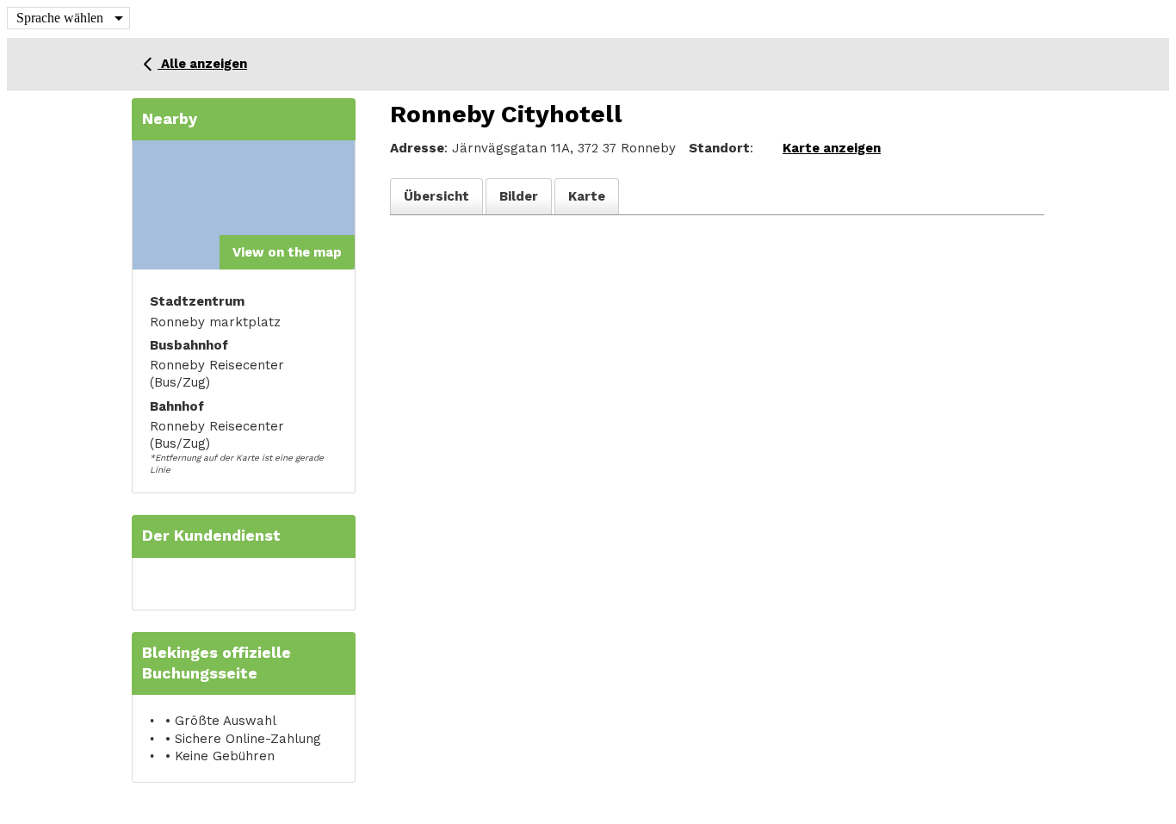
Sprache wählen (59, 17)
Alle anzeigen (202, 63)
